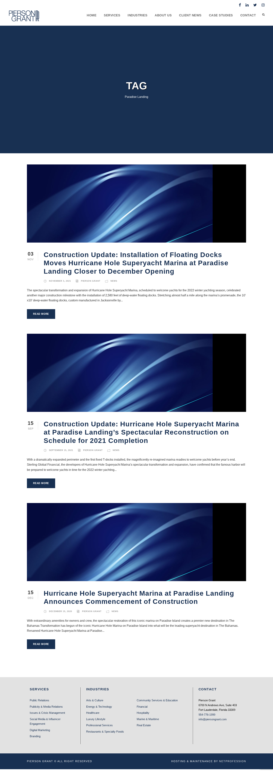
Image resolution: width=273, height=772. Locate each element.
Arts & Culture (94, 700)
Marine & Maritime (148, 719)
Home (91, 15)
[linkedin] (247, 5)
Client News (190, 15)
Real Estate (144, 725)
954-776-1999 (207, 714)
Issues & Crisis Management (47, 712)
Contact (248, 15)
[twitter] (255, 5)
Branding (35, 736)
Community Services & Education (157, 700)
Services (112, 15)
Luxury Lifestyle (95, 719)
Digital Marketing (40, 730)
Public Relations (39, 700)
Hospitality (143, 712)
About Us (163, 15)
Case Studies (221, 15)
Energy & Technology (99, 706)
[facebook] (240, 5)
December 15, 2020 (60, 611)
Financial (142, 706)
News (113, 281)
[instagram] (263, 5)
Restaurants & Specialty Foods (105, 731)
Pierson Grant (90, 281)
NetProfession (232, 761)
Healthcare (92, 712)
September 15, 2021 (61, 450)
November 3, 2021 (60, 281)
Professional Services (99, 725)
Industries (137, 15)
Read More (41, 314)
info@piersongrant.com (213, 719)
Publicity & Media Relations (46, 706)
